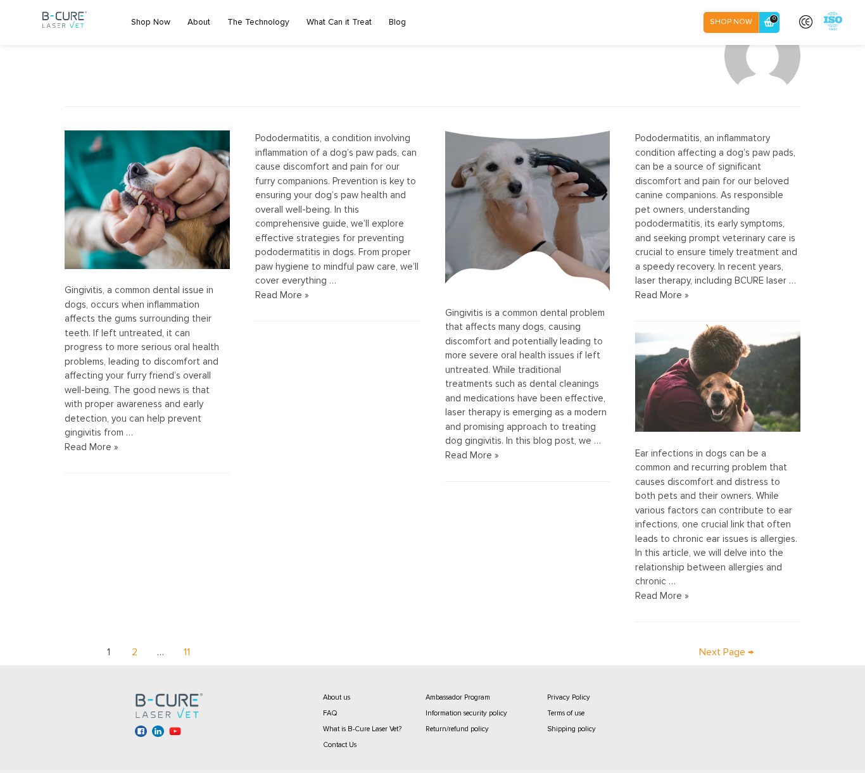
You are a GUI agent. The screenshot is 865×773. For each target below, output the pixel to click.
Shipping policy (571, 729)
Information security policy (466, 713)
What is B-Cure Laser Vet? (362, 729)
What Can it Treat (339, 22)
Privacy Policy (568, 697)
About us (336, 697)
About (198, 22)
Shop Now (150, 22)
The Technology (258, 22)
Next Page (726, 652)
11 (187, 652)
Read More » (91, 447)
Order (774, 18)
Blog (397, 22)
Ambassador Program (458, 697)
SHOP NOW (731, 22)
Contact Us (340, 745)
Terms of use (565, 713)
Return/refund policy (457, 729)
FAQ (330, 713)
